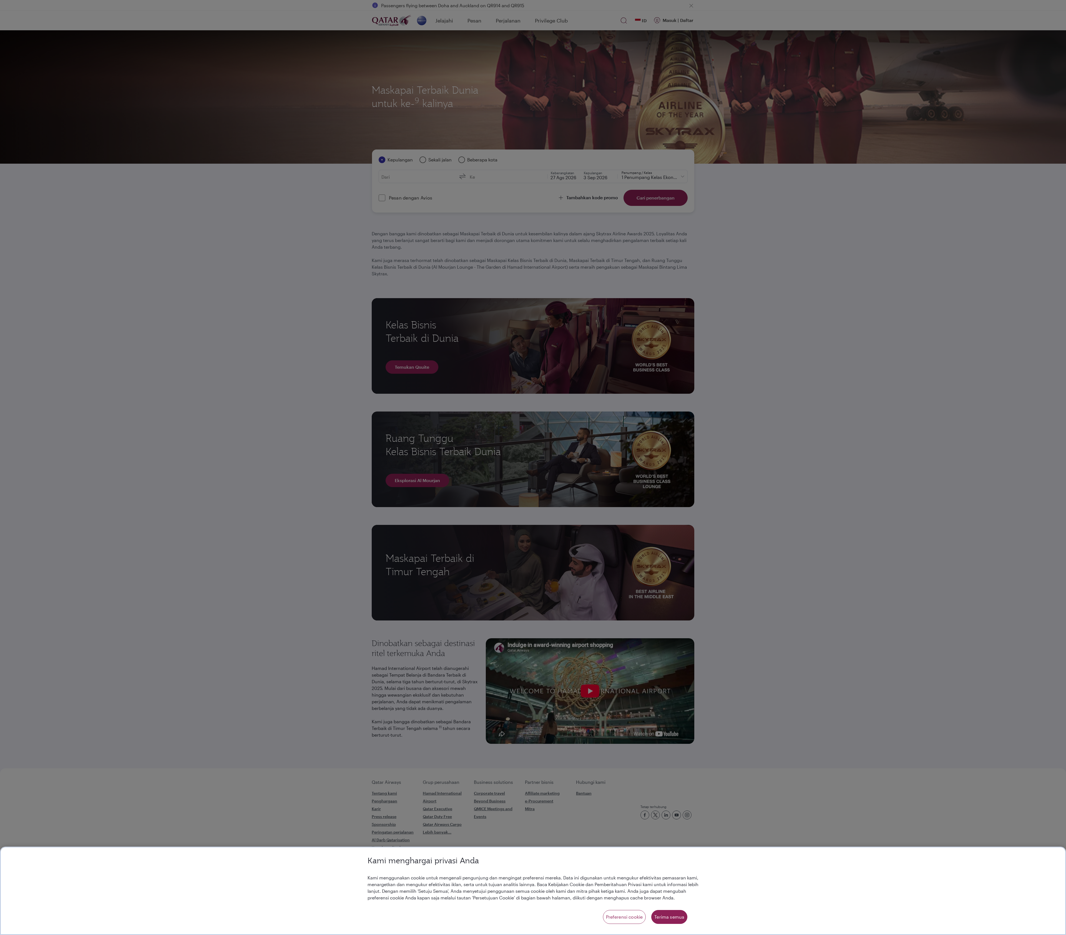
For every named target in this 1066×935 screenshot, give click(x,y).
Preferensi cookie (624, 916)
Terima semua (669, 916)
